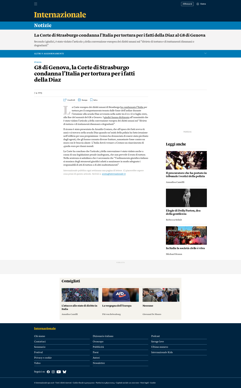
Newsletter (99, 363)
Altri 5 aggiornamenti (49, 54)
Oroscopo (98, 341)
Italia (38, 62)
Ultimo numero (159, 347)
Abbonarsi (187, 4)
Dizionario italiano (103, 336)
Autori (96, 358)
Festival (38, 352)
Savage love (157, 341)
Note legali (144, 383)
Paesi (96, 352)
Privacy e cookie (43, 358)
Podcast (155, 336)
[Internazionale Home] (45, 328)
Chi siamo (39, 336)
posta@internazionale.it (114, 174)
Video (37, 363)
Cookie (153, 383)
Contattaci (40, 341)
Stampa (84, 100)
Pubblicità (98, 347)
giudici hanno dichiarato (116, 117)
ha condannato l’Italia (131, 107)
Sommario (39, 347)
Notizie (43, 25)
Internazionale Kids (162, 352)
